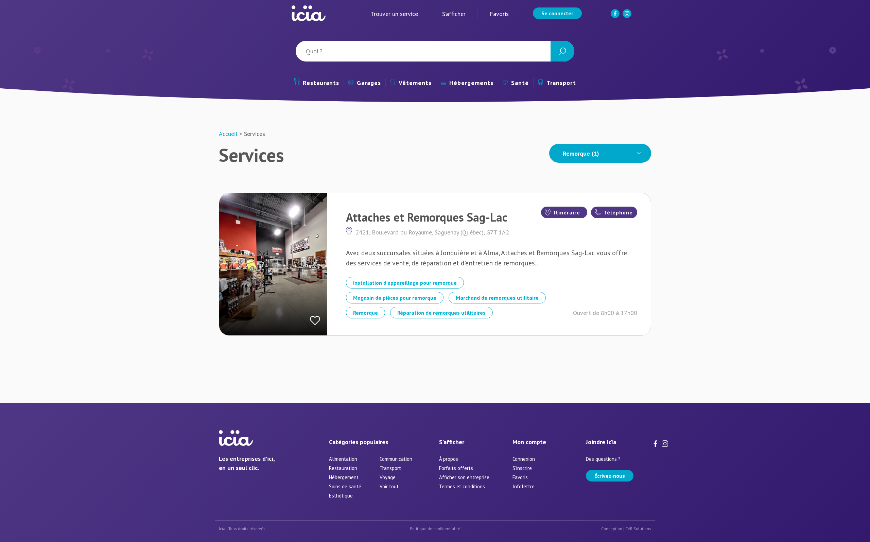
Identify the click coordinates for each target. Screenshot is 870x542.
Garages (369, 83)
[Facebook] (616, 16)
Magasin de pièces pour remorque (394, 297)
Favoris (499, 14)
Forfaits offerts (456, 468)
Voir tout (389, 486)
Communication (396, 459)
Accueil (228, 134)
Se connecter (557, 13)
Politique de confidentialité (435, 528)
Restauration (343, 468)
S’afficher (454, 14)
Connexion (523, 459)
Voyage (388, 477)
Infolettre (523, 486)
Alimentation (343, 459)
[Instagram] (628, 16)
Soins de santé (345, 486)
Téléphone (617, 212)
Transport (561, 83)
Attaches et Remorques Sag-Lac (426, 217)
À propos (448, 459)
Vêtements (415, 83)
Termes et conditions (462, 486)
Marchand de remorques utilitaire (497, 297)
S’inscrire (522, 468)
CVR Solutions (638, 528)
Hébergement (344, 477)
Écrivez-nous (609, 475)
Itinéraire (566, 212)
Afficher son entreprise (464, 477)
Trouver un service (394, 14)
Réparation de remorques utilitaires (441, 312)
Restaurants (321, 83)
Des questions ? (603, 459)
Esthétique (341, 495)
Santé (520, 83)
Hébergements (471, 83)
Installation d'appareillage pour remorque (405, 282)
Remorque (365, 312)
